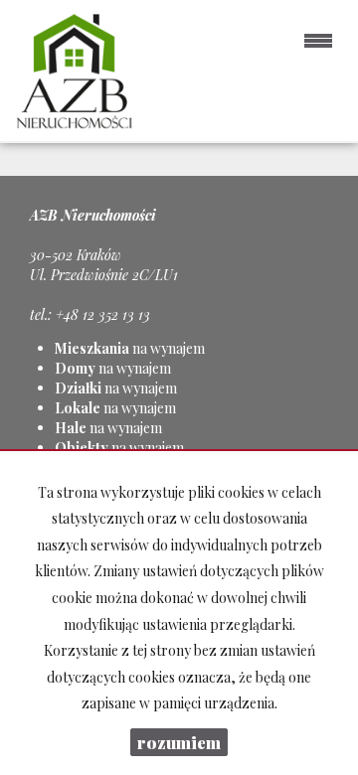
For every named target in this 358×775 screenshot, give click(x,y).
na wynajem (130, 348)
